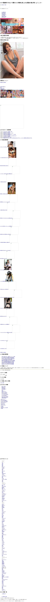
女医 (2, 569)
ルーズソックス (4, 500)
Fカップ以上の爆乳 (4, 400)
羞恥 (2, 537)
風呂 (2, 587)
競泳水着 (3, 496)
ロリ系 (3, 467)
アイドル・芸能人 (4, 479)
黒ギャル (3, 575)
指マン (3, 546)
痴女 (2, 577)
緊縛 (2, 536)
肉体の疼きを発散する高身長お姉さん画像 (8, 362)
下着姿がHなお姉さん (3, 181)
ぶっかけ (3, 544)
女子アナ (3, 570)
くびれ (3, 474)
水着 (2, 492)
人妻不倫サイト (4, 14)
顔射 (2, 530)
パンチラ (3, 589)
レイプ (3, 553)
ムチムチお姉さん (4, 395)
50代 (2, 481)
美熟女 (2, 408)
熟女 (2, 464)
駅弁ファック (3, 399)
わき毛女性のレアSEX (3, 348)
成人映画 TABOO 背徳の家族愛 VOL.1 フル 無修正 (9, 134)
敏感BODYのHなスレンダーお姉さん (5, 250)
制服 (2, 485)
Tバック (3, 499)
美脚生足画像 (2, 86)
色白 (2, 477)
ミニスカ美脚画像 (2, 281)
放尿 (2, 535)
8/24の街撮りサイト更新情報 (6, 133)
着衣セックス (4, 391)
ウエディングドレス (5, 579)
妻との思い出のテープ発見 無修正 (7, 137)
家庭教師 (3, 563)
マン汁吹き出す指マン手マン (4, 157)
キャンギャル (4, 566)
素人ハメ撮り (4, 386)
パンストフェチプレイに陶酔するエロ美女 (6, 332)
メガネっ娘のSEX (4, 393)
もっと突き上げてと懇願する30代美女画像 (8, 357)
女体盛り (2, 406)
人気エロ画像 (2, 382)
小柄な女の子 (4, 473)
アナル (3, 524)
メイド (3, 584)
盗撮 (2, 516)
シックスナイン (4, 534)
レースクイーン (4, 559)
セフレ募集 (3, 15)
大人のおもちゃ (4, 529)
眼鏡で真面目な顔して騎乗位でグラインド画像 (8, 356)
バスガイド (3, 580)
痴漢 (2, 517)
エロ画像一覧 (4, 593)
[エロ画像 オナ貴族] (5, 7)
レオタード (3, 495)
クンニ (3, 532)
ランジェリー (4, 494)
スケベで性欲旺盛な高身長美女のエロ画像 (8, 361)
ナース (3, 564)
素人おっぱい (4, 387)
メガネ (3, 478)
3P (2, 549)
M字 (2, 588)
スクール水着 (4, 486)
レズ (2, 523)
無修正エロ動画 (4, 16)
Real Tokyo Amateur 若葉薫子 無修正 (7, 131)
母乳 (2, 545)
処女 (2, 568)
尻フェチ (3, 513)
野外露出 (3, 521)
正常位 (3, 504)
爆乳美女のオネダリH (3, 316)
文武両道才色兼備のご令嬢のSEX (5, 242)
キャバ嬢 (3, 565)
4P (2, 550)
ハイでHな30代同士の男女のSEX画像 (7, 359)
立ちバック (3, 389)
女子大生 (3, 571)
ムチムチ (3, 468)
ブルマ (3, 497)
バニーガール (4, 489)
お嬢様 (3, 561)
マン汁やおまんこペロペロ (4, 340)
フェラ (3, 543)
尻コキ (3, 527)
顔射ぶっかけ (3, 404)
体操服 (3, 487)
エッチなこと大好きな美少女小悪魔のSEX (6, 173)
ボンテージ (3, 491)
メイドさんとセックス (5, 396)
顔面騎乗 (3, 531)
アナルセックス (4, 525)
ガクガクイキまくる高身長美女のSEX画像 (8, 363)
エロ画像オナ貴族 (4, 596)
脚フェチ (3, 506)
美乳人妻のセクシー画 (3, 258)
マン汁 (3, 552)
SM (2, 508)
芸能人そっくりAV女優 (4, 407)
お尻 (2, 510)
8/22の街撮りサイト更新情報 (6, 136)
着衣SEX (3, 526)
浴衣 (2, 501)
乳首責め (3, 507)
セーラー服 (3, 484)
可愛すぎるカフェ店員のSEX (4, 289)
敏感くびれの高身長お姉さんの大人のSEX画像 (8, 360)
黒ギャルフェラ (3, 402)
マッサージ (3, 520)
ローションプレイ (4, 554)
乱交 (2, 390)
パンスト (3, 490)
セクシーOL (3, 403)
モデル (3, 585)
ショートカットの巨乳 (5, 394)
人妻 (2, 463)
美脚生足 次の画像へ (3, 82)
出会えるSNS (4, 13)
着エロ (3, 515)
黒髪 (2, 476)
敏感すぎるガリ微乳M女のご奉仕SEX (5, 234)
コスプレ (3, 512)
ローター (3, 548)
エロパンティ (2, 308)
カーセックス (4, 511)
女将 (2, 560)
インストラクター (4, 551)
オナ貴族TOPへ (2, 89)
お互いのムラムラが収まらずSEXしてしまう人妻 (7, 297)
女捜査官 (3, 498)
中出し (3, 540)
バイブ (3, 541)
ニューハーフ (4, 518)
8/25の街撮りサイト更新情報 (6, 132)
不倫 (2, 582)
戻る (1, 87)
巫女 (2, 574)
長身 (2, 472)
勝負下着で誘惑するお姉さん (4, 165)
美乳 (2, 469)
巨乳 (2, 465)
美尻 (2, 470)
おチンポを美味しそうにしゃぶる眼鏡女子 (6, 226)
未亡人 (3, 583)
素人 (2, 462)
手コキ (3, 538)
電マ (2, 539)
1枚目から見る (2, 88)
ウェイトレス (4, 573)
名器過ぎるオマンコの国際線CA (4, 324)
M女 (2, 509)
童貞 (2, 578)
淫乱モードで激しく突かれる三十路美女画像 (8, 358)
